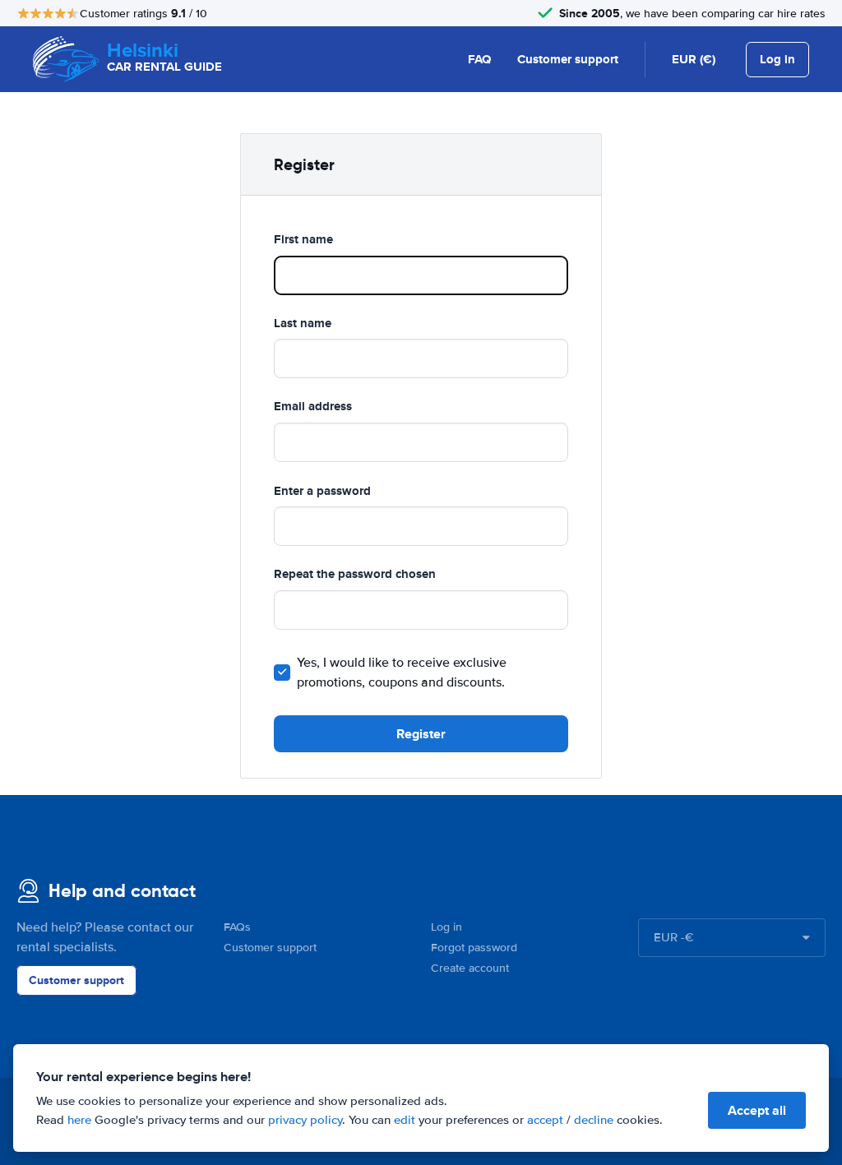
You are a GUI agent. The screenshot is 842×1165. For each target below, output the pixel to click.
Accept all (757, 1110)
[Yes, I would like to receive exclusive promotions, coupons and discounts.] (282, 672)
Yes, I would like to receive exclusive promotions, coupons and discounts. (402, 672)
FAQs (237, 927)
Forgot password (474, 948)
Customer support (567, 59)
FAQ (479, 59)
